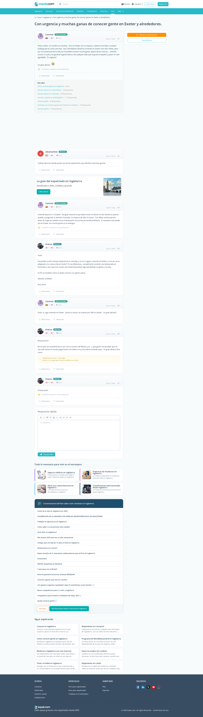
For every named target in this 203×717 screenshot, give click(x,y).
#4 (118, 248)
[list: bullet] (60, 417)
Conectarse (150, 4)
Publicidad (39, 690)
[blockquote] (47, 417)
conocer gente (43, 101)
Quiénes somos (41, 694)
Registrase (163, 4)
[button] (66, 417)
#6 (118, 334)
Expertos (105, 690)
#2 (118, 156)
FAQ (104, 687)
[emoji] (57, 417)
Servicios (49, 11)
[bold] (40, 417)
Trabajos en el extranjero (78, 694)
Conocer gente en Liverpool (48, 94)
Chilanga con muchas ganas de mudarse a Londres (57, 105)
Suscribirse (147, 40)
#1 (118, 39)
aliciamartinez (51, 152)
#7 (118, 383)
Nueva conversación (148, 35)
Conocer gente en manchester (49, 90)
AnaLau (48, 244)
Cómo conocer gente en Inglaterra (50, 86)
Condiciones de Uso (160, 710)
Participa (42, 608)
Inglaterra (38, 11)
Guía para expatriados (77, 690)
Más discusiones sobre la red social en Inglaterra (69, 608)
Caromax (49, 34)
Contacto (38, 687)
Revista (127, 4)
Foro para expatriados (77, 687)
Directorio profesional (64, 11)
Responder (60, 76)
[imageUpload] (53, 417)
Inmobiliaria (92, 11)
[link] (50, 417)
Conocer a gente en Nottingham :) (50, 97)
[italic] (43, 417)
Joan (54, 358)
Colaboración (40, 697)
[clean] (70, 417)
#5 (118, 306)
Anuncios (103, 11)
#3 (118, 207)
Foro (112, 11)
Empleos (80, 11)
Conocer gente (43, 109)
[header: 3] (63, 417)
